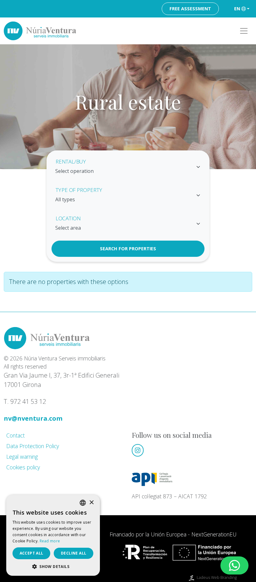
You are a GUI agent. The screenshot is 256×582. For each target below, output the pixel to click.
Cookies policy (23, 467)
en (237, 9)
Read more (50, 541)
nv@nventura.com (33, 418)
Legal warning (22, 456)
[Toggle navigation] (243, 31)
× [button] (91, 502)
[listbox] (83, 503)
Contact (15, 435)
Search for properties (128, 249)
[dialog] (53, 535)
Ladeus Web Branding (217, 577)
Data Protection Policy (32, 446)
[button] (53, 566)
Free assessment (190, 9)
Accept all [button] (31, 553)
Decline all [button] (73, 553)
